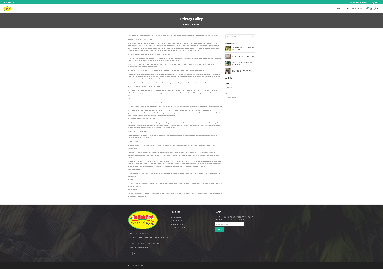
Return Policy (177, 220)
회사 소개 (346, 8)
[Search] (253, 36)
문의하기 (361, 8)
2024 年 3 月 (231, 87)
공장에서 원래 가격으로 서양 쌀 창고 (243, 56)
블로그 (354, 8)
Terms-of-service (179, 227)
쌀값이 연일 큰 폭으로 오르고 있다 (242, 71)
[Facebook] (130, 253)
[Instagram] (143, 253)
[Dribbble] (138, 253)
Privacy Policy (177, 217)
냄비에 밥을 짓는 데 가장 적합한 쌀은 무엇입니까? (243, 48)
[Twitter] (134, 253)
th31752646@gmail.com (359, 2)
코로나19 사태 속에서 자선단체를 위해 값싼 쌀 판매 (243, 63)
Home (187, 24)
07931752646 (10, 2)
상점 (338, 8)
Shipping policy (178, 224)
